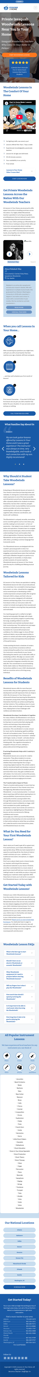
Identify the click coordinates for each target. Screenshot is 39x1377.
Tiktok (22, 1358)
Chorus (19, 1106)
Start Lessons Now (19, 178)
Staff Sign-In (26, 1371)
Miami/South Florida (19, 1264)
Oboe (20, 1163)
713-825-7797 (31, 1328)
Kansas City (19, 1258)
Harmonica (19, 1133)
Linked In (12, 1358)
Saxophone (8, 276)
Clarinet (17, 274)
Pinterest (19, 1358)
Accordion (19, 1079)
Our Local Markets (19, 1345)
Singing (19, 1181)
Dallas (19, 1241)
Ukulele (19, 1196)
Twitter (8, 1358)
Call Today (20, 413)
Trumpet (20, 1190)
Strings (20, 1184)
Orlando (19, 1269)
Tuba (19, 1193)
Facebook (5, 1358)
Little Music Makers (19, 1139)
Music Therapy (20, 1160)
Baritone (20, 1088)
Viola (19, 1199)
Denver (19, 1247)
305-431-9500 (31, 1333)
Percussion (19, 1169)
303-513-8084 (31, 1326)
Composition (20, 1112)
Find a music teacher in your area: (19, 1317)
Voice (6, 1072)
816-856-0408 (31, 1331)
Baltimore (19, 1235)
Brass (20, 1100)
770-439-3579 (31, 1319)
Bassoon (20, 1097)
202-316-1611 (31, 1321)
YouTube (15, 1358)
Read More (19, 307)
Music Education (19, 1148)
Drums (19, 1072)
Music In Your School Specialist (20, 1151)
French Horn (20, 1127)
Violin (32, 1061)
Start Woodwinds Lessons (19, 55)
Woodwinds (17, 276)
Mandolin (20, 1142)
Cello (19, 1103)
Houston (19, 1252)
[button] (15, 464)
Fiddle (20, 1121)
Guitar (19, 1061)
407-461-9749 (31, 1338)
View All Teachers (19, 312)
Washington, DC (19, 1280)
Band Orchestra (20, 1082)
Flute (22, 274)
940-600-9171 (31, 1324)
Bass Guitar (20, 1094)
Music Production (20, 1154)
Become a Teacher (15, 1371)
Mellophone (20, 1145)
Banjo (20, 1085)
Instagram (26, 1358)
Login (19, 1)
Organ (20, 1166)
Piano (26, 274)
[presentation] (4, 449)
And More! (32, 1072)
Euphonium (20, 1118)
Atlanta (19, 1230)
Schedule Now (19, 1287)
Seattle (12, 278)
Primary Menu (35, 7)
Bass (19, 1091)
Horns (20, 1136)
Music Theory (19, 1157)
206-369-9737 (31, 1340)
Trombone (19, 1187)
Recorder (20, 1175)
